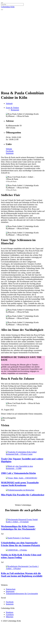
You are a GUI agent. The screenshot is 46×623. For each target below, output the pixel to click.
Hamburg (9, 612)
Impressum (10, 591)
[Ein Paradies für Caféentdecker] (23, 490)
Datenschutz (10, 589)
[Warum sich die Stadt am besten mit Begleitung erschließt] (23, 567)
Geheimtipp (7, 7)
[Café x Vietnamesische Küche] (23, 467)
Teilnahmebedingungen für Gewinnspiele (22, 594)
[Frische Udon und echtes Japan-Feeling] (23, 550)
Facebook (9, 151)
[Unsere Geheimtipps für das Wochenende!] (23, 520)
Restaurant (15, 110)
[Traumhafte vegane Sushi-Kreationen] (23, 478)
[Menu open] (2, 9)
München (9, 617)
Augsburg (10, 614)
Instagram (9, 153)
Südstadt (9, 103)
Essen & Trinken (12, 108)
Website (9, 149)
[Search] (2, 2)
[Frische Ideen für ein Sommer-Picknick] (23, 538)
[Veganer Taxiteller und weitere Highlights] (23, 453)
